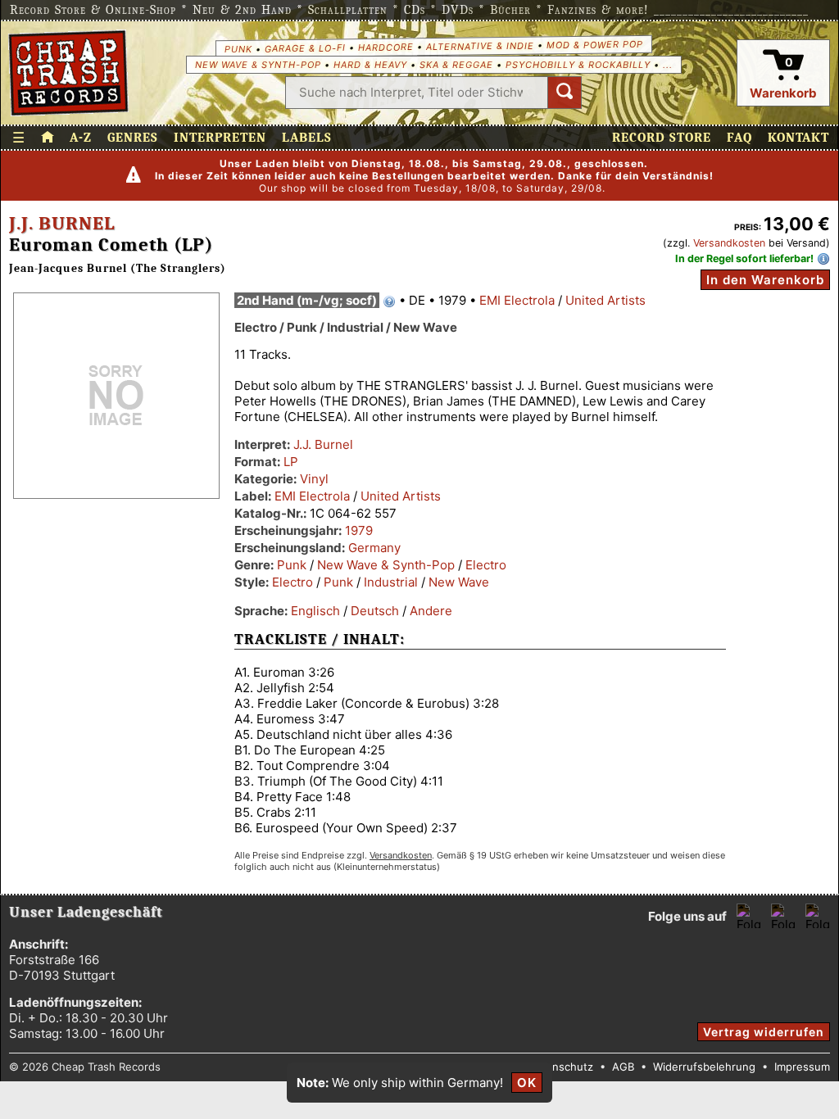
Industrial (391, 582)
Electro (485, 565)
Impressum (802, 1066)
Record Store (661, 137)
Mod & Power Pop (594, 44)
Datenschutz (560, 1066)
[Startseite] (68, 72)
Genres (132, 137)
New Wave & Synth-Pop (258, 64)
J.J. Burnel (62, 223)
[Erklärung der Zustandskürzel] (389, 301)
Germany (374, 547)
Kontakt (798, 137)
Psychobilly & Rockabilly (578, 64)
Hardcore (385, 47)
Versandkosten (729, 243)
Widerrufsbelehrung (704, 1066)
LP (290, 461)
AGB (623, 1066)
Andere (431, 610)
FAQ (739, 137)
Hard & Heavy (370, 64)
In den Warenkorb (765, 280)
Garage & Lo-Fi (304, 48)
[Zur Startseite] (47, 137)
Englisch (315, 610)
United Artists (605, 300)
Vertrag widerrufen (763, 1032)
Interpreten (220, 137)
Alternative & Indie (479, 45)
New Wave (459, 582)
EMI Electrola (517, 300)
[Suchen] (564, 92)
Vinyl (314, 479)
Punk (238, 48)
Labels (307, 137)
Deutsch (375, 610)
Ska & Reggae (456, 64)
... (668, 64)
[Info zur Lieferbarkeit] (823, 258)
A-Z (81, 137)
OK (527, 1082)
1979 (359, 530)
